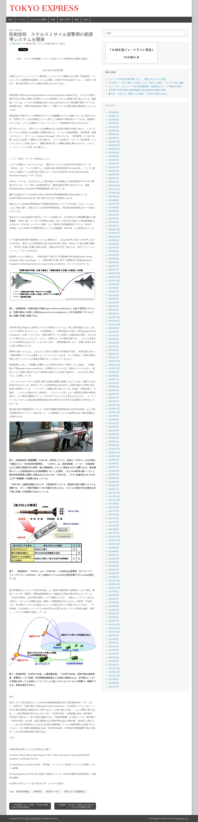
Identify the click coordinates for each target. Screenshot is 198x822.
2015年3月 (113, 613)
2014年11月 (114, 628)
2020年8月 (113, 376)
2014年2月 (113, 661)
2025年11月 (114, 145)
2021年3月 (113, 350)
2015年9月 (113, 591)
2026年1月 (113, 138)
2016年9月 (113, 547)
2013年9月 (113, 679)
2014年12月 (114, 624)
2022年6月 (113, 295)
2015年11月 (114, 584)
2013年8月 (113, 683)
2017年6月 (113, 514)
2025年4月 (113, 171)
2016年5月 (113, 562)
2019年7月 (113, 423)
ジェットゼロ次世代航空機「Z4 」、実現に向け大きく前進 (137, 79)
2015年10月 (114, 588)
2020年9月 (113, 372)
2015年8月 (113, 595)
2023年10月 (114, 236)
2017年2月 (113, 529)
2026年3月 (113, 130)
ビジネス (21, 19)
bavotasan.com (181, 819)
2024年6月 (113, 207)
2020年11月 (114, 365)
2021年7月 (113, 335)
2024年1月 (113, 226)
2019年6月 (113, 427)
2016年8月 (113, 551)
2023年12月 (114, 229)
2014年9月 (113, 635)
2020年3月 (113, 394)
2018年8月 (113, 463)
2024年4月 (113, 215)
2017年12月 (114, 493)
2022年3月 (113, 306)
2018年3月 (113, 482)
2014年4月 (113, 653)
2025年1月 (113, 182)
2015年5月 (113, 606)
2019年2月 (113, 441)
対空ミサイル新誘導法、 (76, 792)
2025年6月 (113, 163)
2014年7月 (113, 642)
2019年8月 (113, 419)
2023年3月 (113, 262)
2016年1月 (113, 577)
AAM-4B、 (38, 792)
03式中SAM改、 (23, 792)
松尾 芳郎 (16, 43)
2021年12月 (114, 317)
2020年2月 (113, 397)
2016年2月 (113, 573)
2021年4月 (113, 346)
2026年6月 (113, 119)
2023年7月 (113, 247)
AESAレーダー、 (54, 792)
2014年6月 (113, 646)
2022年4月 (113, 302)
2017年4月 (113, 522)
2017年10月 (114, 500)
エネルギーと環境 (38, 19)
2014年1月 (113, 664)
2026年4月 (113, 127)
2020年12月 (114, 361)
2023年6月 (113, 251)
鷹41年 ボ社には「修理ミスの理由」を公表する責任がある (137, 93)
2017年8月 (113, 507)
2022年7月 (113, 291)
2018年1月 (113, 489)
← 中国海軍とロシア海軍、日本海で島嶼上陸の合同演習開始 (29, 806)
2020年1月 (113, 401)
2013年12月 (114, 668)
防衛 (53, 19)
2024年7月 (113, 204)
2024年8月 (113, 200)
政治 (11, 19)
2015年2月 (113, 617)
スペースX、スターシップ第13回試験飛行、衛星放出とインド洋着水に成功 (145, 86)
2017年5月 (113, 518)
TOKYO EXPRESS (44, 8)
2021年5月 (113, 343)
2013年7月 (113, 686)
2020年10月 (114, 368)
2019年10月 (114, 412)
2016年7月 (113, 555)
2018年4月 (113, 478)
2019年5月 (113, 430)
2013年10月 (114, 675)
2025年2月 (113, 178)
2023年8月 (113, 244)
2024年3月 (113, 218)
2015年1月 (113, 620)
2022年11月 (114, 277)
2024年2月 (113, 222)
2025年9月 (113, 152)
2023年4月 (113, 258)
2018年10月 (114, 456)
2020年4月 (113, 390)
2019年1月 (113, 445)
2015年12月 (114, 580)
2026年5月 (113, 123)
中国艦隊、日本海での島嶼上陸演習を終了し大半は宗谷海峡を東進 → (76, 806)
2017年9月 (113, 503)
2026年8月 (113, 112)
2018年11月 (114, 452)
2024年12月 (114, 185)
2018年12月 (114, 449)
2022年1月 (113, 313)
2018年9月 (113, 460)
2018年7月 (113, 467)
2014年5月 (113, 650)
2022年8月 (113, 288)
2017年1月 (113, 533)
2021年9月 (113, 328)
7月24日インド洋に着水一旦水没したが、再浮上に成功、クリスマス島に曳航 (146, 82)
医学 (77, 19)
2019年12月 (114, 405)
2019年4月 (113, 434)
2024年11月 (114, 189)
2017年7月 (113, 511)
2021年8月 (113, 332)
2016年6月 (113, 558)
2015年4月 (113, 610)
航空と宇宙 (65, 19)
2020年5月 (113, 386)
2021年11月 (114, 321)
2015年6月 (113, 602)
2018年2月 (113, 485)
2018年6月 (113, 471)
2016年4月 (113, 566)
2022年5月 (113, 299)
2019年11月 (114, 408)
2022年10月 (114, 280)
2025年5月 (113, 167)
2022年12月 (114, 273)
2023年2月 (113, 266)
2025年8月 (113, 156)
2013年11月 (114, 672)
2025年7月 (113, 160)
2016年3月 (113, 569)
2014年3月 (113, 657)
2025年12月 (114, 141)
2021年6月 (113, 339)
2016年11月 (114, 540)
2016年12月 (114, 536)
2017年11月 (114, 496)
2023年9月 (113, 240)
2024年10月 (114, 193)
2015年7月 (113, 599)
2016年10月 (114, 544)
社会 (86, 19)
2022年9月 (113, 284)
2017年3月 (113, 525)
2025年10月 (114, 149)
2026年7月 (113, 116)
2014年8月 (113, 639)
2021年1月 (113, 357)
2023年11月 (114, 233)
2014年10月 (114, 631)
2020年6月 (113, 383)
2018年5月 (113, 474)
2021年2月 (113, 354)
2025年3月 (113, 174)
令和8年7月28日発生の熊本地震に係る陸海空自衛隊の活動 (136, 90)
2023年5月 (113, 255)
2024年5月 (113, 211)
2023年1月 (113, 269)
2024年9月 (113, 196)
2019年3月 (113, 438)
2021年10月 (114, 324)
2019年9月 (113, 416)
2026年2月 (113, 134)
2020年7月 (113, 379)
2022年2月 (113, 310)
